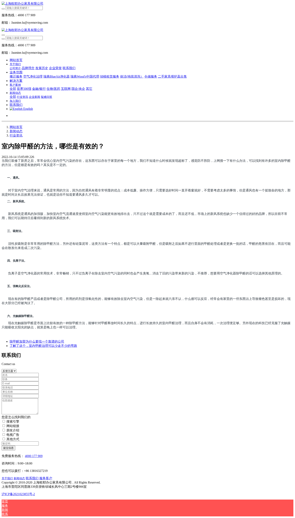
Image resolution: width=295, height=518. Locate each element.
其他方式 (12, 439)
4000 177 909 (34, 456)
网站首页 (16, 60)
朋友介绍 (12, 430)
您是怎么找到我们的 (16, 417)
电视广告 (12, 434)
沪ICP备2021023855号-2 (18, 494)
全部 (13, 88)
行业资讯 (16, 135)
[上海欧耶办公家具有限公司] (147, 4)
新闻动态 (16, 131)
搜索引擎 (12, 421)
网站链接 (12, 426)
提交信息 (8, 447)
